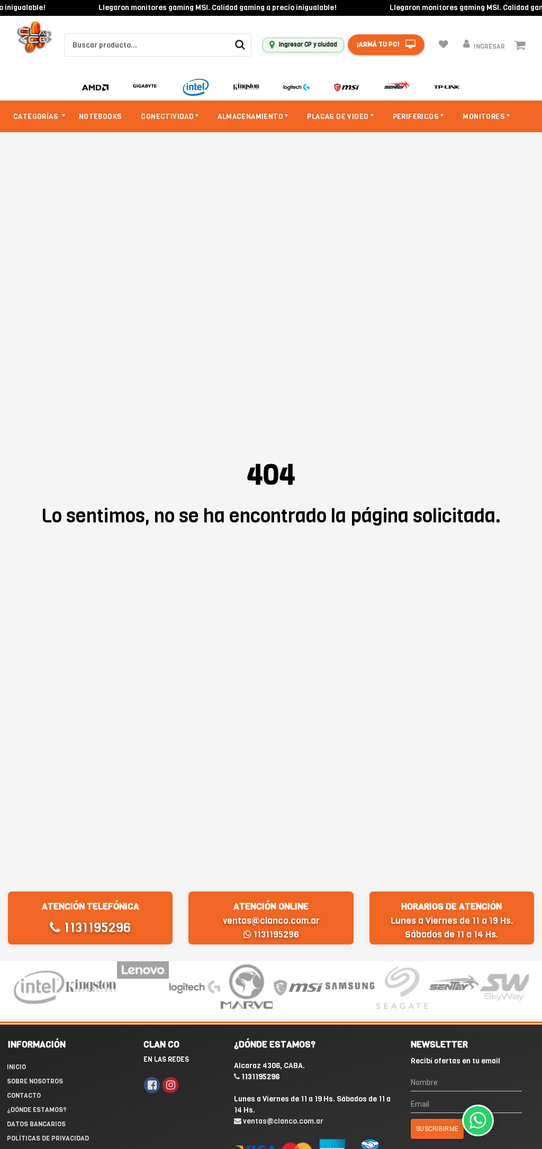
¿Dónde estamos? (37, 1110)
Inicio (16, 1067)
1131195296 (95, 927)
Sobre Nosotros (35, 1081)
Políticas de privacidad (48, 1138)
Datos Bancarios (36, 1124)
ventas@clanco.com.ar (271, 921)
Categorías (36, 116)
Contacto (24, 1095)
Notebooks (100, 116)
